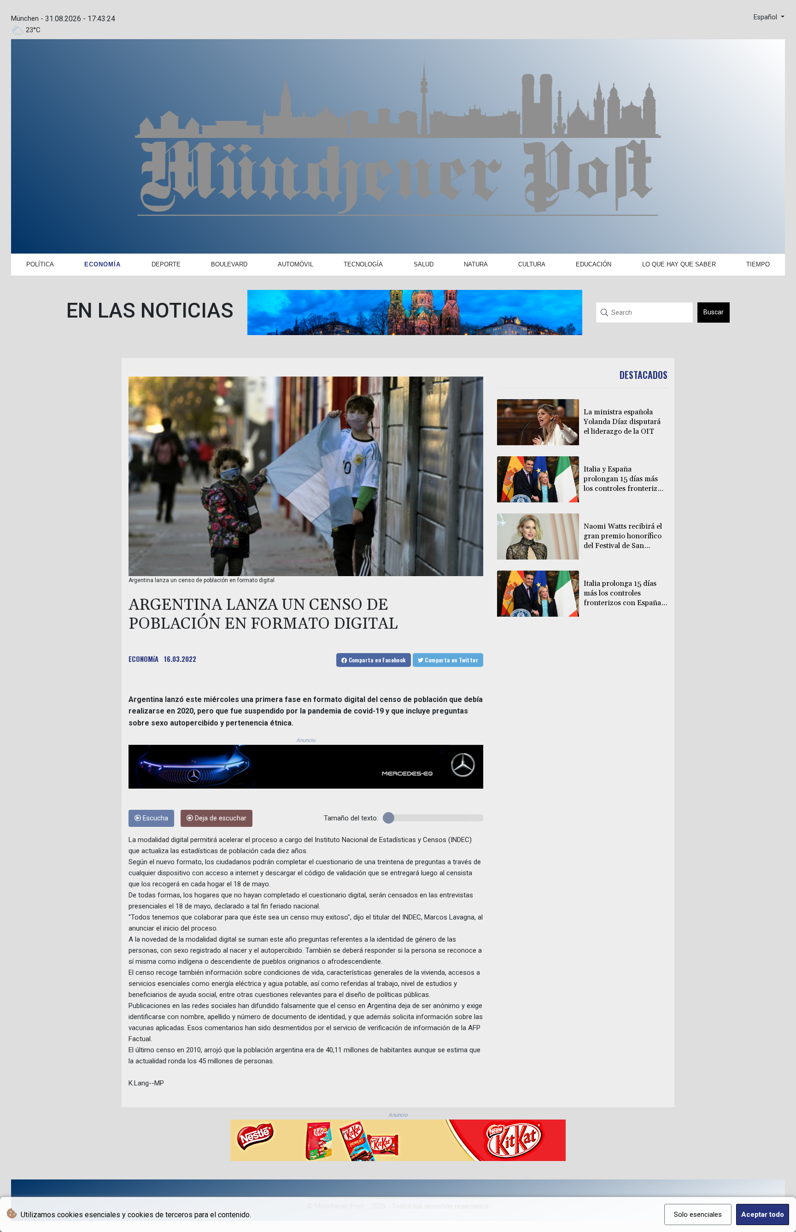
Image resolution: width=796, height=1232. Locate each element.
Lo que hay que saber (679, 264)
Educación (593, 264)
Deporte (166, 264)
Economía (102, 264)
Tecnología (363, 264)
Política (40, 264)
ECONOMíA (143, 659)
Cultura (531, 264)
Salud (423, 264)
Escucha (154, 818)
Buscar (713, 312)
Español (766, 17)
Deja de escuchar (219, 818)
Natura (476, 264)
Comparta (376, 660)
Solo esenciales (698, 1214)
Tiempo (758, 264)
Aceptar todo (762, 1214)
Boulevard (229, 264)
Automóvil (295, 264)
